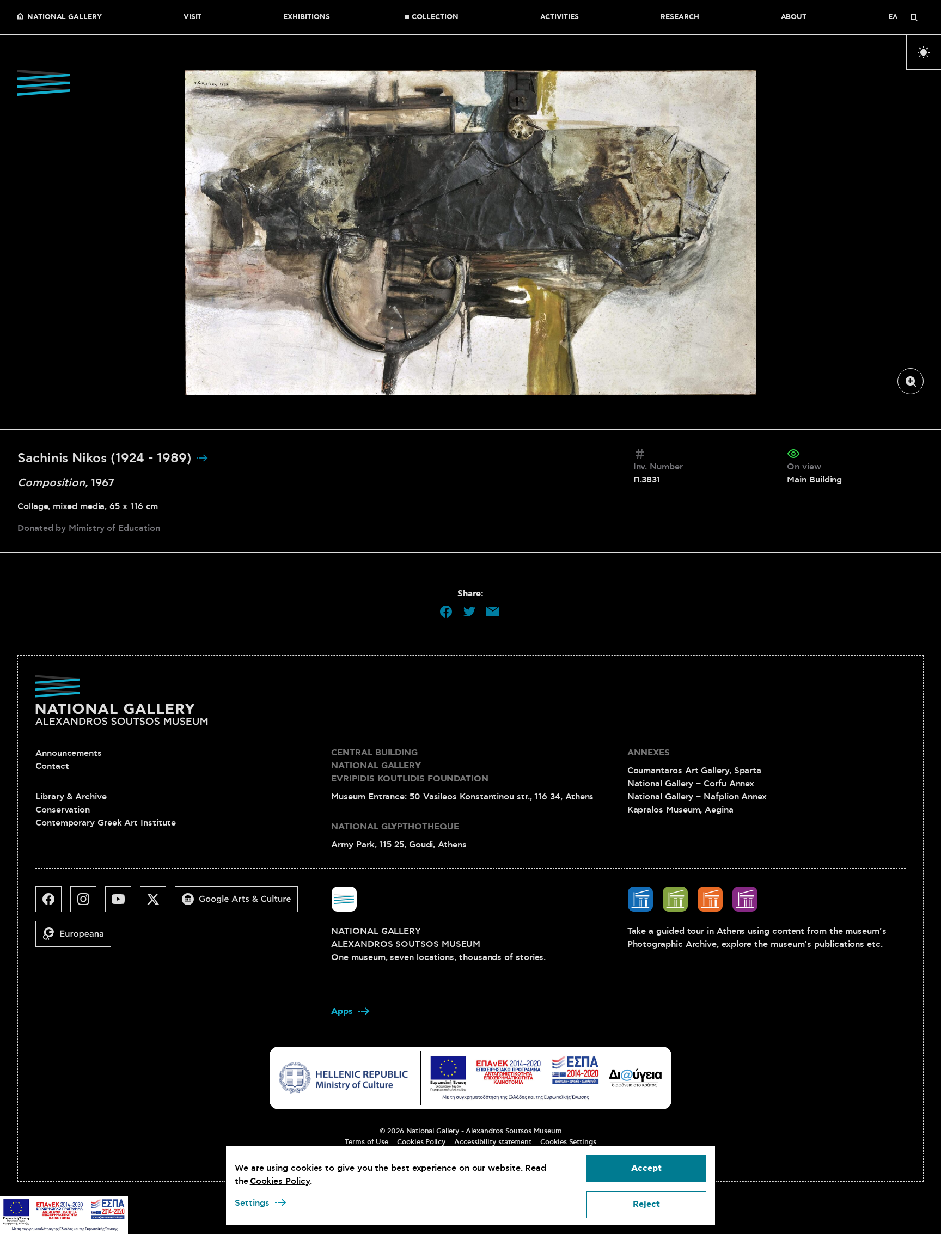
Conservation (62, 809)
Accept (646, 1168)
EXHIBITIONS (306, 17)
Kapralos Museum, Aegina (680, 809)
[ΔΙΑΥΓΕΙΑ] (635, 1078)
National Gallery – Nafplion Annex (697, 796)
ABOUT (794, 17)
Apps (342, 1011)
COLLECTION (435, 17)
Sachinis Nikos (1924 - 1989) (106, 458)
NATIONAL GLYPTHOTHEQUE (395, 827)
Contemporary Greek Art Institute (105, 822)
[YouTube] (122, 903)
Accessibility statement (492, 1142)
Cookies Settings (568, 1142)
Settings (252, 1203)
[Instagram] (87, 903)
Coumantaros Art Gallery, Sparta (694, 770)
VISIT (193, 17)
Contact (52, 766)
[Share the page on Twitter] (469, 611)
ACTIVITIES (559, 17)
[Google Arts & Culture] (241, 903)
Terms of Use (366, 1142)
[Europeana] (77, 938)
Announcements (68, 753)
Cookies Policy (421, 1142)
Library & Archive (71, 796)
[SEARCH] (913, 17)
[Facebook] (52, 903)
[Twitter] (157, 903)
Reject (646, 1204)
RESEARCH (680, 17)
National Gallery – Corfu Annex (691, 783)
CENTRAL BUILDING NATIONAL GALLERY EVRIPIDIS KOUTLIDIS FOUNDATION (409, 766)
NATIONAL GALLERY (64, 17)
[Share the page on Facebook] (446, 611)
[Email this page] (493, 611)
